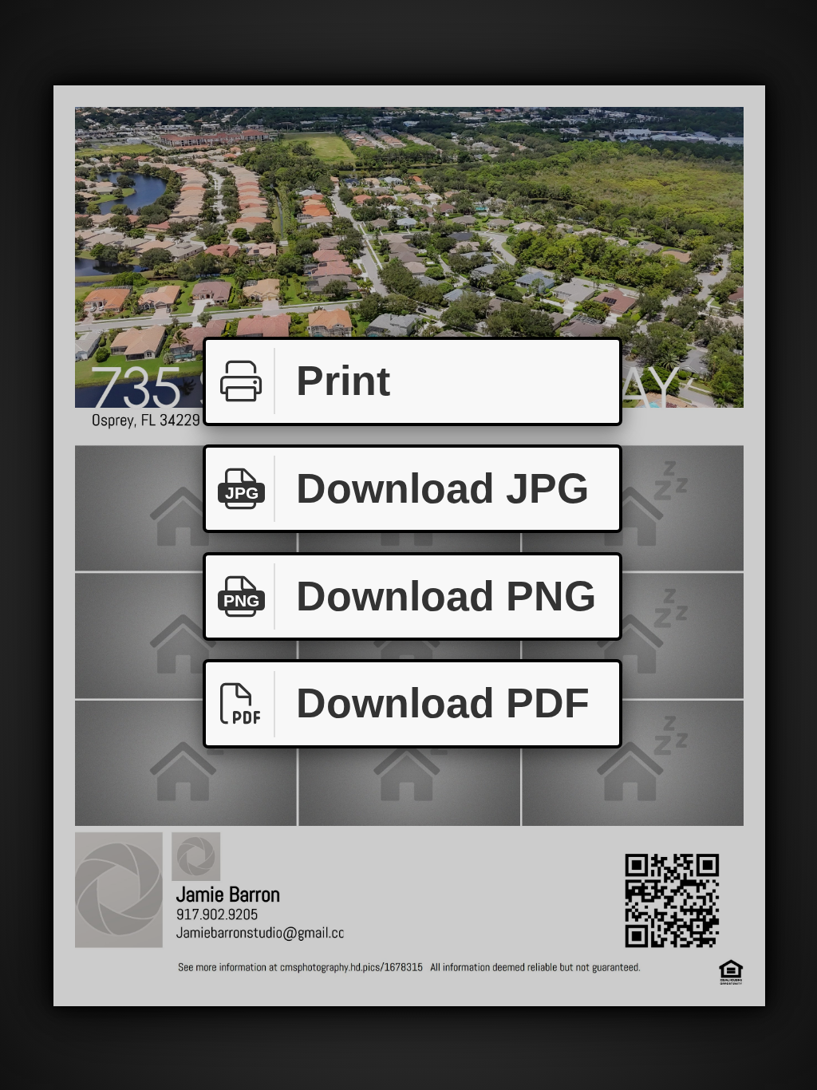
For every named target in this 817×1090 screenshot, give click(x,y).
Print (343, 380)
